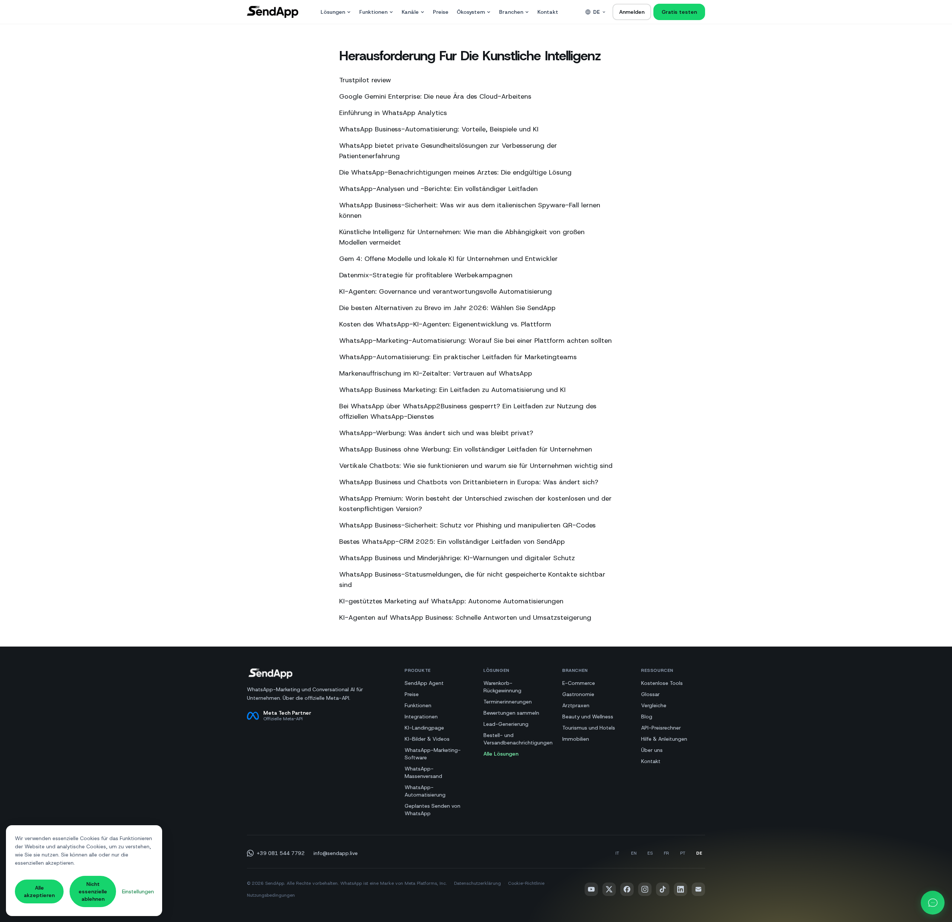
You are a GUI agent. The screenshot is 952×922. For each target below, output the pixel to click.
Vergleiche (653, 705)
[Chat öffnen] (933, 903)
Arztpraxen (575, 705)
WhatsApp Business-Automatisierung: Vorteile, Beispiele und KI (438, 129)
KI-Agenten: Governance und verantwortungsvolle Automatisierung (445, 291)
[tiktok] (662, 889)
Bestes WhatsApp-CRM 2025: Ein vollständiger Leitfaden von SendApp (452, 541)
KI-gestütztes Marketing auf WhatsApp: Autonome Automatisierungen (451, 601)
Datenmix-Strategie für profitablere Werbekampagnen (425, 275)
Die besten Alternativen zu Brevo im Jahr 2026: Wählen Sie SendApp (447, 307)
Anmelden (631, 12)
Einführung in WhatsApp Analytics (393, 112)
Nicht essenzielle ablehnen (92, 891)
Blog (646, 716)
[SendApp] (272, 12)
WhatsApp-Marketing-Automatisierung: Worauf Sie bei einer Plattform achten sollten (475, 340)
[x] (609, 889)
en (634, 853)
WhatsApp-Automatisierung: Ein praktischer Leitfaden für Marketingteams (458, 356)
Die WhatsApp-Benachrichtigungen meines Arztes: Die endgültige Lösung (455, 172)
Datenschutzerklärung (477, 883)
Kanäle (410, 12)
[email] (698, 889)
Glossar (650, 694)
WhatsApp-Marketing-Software (433, 754)
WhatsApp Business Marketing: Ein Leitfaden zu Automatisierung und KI (452, 389)
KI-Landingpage (424, 727)
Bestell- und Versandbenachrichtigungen (518, 739)
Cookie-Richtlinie (526, 883)
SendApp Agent (424, 683)
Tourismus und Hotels (588, 727)
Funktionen (373, 12)
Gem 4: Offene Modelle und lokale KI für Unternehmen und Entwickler (448, 258)
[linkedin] (680, 889)
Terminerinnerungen (507, 701)
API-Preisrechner (661, 727)
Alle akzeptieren (39, 891)
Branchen (511, 12)
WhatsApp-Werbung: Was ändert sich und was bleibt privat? (436, 432)
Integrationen (421, 716)
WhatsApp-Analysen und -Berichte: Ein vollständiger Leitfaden (438, 188)
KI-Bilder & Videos (427, 739)
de (596, 12)
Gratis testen (679, 12)
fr (666, 853)
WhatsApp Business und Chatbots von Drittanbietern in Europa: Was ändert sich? (468, 482)
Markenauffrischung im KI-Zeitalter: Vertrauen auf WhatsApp (435, 373)
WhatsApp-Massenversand (423, 772)
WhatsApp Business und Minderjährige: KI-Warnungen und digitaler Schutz (457, 557)
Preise (440, 12)
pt (682, 853)
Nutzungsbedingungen (271, 895)
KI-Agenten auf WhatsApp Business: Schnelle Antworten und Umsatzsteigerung (465, 617)
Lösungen (333, 12)
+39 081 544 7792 (281, 853)
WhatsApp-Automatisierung (425, 791)
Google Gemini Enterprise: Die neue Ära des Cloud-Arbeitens (435, 96)
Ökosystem (471, 12)
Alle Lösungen (500, 753)
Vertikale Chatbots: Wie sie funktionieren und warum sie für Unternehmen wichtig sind (475, 465)
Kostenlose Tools (662, 683)
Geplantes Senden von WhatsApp (432, 810)
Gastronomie (578, 694)
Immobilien (575, 739)
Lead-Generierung (505, 724)
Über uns (652, 750)
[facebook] (627, 889)
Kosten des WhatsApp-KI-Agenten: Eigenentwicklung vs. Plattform (445, 324)
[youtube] (591, 889)
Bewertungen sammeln (511, 712)
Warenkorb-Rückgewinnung (502, 687)
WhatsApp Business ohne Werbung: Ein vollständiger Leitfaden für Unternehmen (465, 449)
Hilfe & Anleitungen (664, 739)
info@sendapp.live (335, 853)
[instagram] (645, 889)
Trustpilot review (365, 80)
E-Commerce (578, 683)
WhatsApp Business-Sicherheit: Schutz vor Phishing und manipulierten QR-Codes (467, 525)
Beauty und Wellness (587, 716)
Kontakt (547, 12)
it (617, 853)
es (650, 853)
